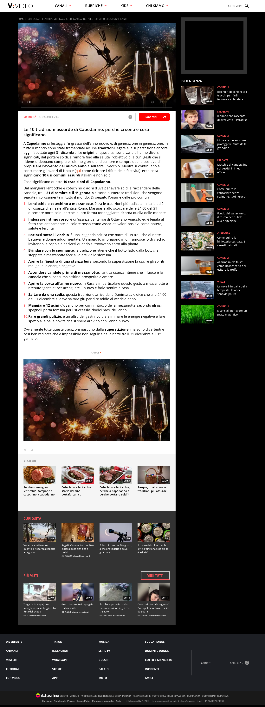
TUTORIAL (12, 669)
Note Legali (60, 701)
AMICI (149, 678)
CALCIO (104, 669)
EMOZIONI (223, 111)
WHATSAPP (60, 660)
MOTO (103, 678)
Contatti (206, 663)
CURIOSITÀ (33, 18)
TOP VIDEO (13, 678)
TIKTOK (57, 641)
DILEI (170, 696)
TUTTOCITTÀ (159, 696)
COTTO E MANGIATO (158, 660)
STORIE (57, 669)
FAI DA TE (222, 160)
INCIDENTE (152, 669)
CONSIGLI (223, 87)
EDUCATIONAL (155, 641)
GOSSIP (103, 660)
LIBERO (64, 696)
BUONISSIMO (209, 696)
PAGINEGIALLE (89, 696)
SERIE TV (104, 651)
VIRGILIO (74, 696)
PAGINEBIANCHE (142, 696)
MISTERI (11, 660)
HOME (21, 18)
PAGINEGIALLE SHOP (109, 696)
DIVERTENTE (14, 641)
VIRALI (221, 282)
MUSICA (104, 641)
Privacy (71, 701)
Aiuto (118, 701)
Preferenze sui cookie (103, 701)
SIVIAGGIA (179, 696)
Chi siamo (47, 701)
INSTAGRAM (60, 651)
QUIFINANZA (193, 696)
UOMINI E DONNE (157, 651)
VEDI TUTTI (155, 575)
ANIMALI (12, 651)
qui (78, 170)
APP (55, 678)
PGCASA (126, 696)
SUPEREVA (223, 696)
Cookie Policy (83, 701)
